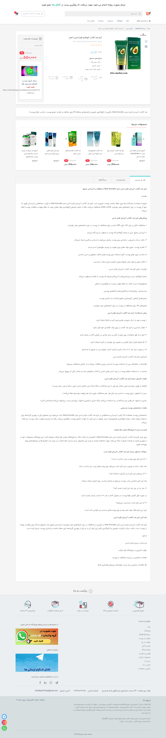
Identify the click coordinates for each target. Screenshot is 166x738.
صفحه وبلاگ (145, 650)
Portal (76, 734)
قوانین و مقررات (144, 653)
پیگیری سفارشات (144, 669)
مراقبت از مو (145, 642)
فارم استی (94, 52)
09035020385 (80, 690)
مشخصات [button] (120, 180)
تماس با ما (91, 21)
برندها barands (144, 634)
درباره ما (101, 21)
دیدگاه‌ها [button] (102, 180)
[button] (18, 13)
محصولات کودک (144, 657)
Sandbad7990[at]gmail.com (46, 690)
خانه (127, 21)
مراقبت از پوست (144, 638)
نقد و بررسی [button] (140, 180)
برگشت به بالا (80, 591)
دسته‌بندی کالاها (142, 21)
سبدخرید (110, 21)
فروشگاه (119, 21)
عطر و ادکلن (146, 646)
